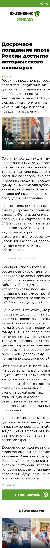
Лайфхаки (36, 27)
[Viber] (41, 3)
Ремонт (19, 27)
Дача (7, 27)
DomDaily (22, 16)
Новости (8, 76)
